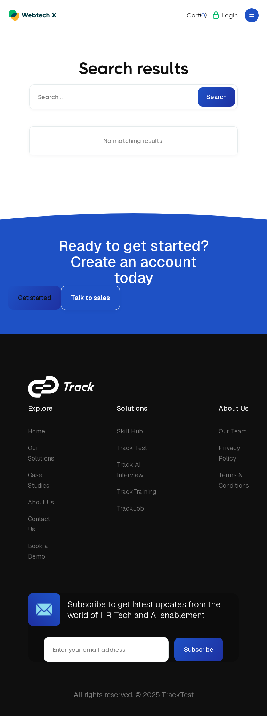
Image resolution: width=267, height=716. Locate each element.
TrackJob (130, 508)
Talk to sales (90, 298)
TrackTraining (136, 492)
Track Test (132, 448)
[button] (197, 15)
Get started (34, 298)
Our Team (233, 431)
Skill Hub (130, 431)
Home (36, 431)
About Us (41, 502)
